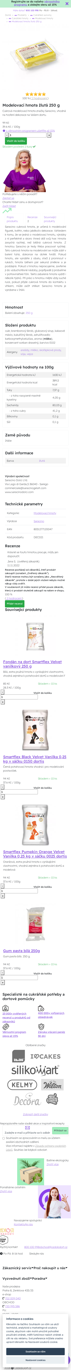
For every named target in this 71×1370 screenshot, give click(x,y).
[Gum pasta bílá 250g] (35, 923)
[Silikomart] (35, 1070)
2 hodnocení (39, 98)
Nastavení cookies (35, 1360)
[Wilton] (52, 1084)
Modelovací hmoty (44, 18)
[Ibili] (18, 1056)
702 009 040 (13, 1298)
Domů (8, 15)
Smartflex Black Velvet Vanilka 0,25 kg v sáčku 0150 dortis (34, 759)
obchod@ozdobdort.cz (53, 1247)
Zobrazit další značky (35, 1114)
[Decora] (27, 1099)
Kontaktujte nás (23, 1224)
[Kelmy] (22, 1084)
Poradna (38, 1279)
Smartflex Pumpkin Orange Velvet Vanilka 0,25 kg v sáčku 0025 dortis (35, 853)
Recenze (32, 217)
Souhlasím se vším (35, 1351)
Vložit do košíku (16, 140)
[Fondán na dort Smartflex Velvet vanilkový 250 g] (35, 634)
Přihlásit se (60, 1130)
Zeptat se (8, 198)
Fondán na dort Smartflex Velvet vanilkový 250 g (32, 663)
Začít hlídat (9, 206)
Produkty (22, 15)
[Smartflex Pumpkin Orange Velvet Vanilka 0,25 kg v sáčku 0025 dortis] (35, 825)
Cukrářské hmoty (19, 18)
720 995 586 (12, 1306)
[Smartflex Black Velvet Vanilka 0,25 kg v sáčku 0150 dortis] (35, 729)
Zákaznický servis (16, 1268)
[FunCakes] (52, 1099)
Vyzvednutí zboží (16, 1279)
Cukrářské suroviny (42, 15)
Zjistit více (53, 1164)
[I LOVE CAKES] (46, 1056)
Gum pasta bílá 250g (21, 950)
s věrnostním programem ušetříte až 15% (30, 130)
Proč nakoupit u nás (49, 1268)
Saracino (39, 521)
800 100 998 (31, 1247)
